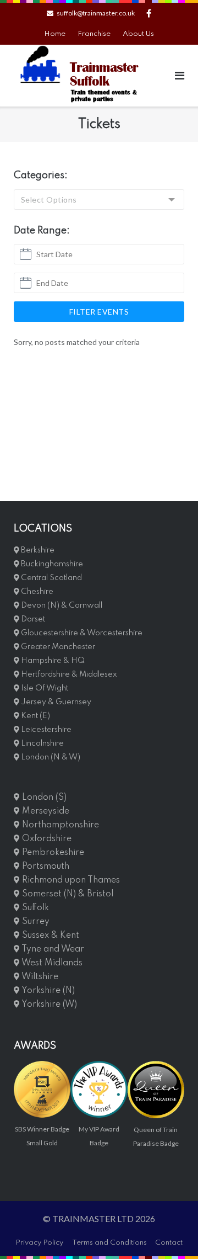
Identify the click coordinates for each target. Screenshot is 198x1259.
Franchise (94, 34)
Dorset (32, 619)
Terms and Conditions (109, 1242)
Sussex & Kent (49, 935)
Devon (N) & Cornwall (60, 605)
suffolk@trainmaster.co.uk (96, 13)
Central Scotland (50, 578)
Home (54, 34)
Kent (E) (34, 716)
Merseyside (44, 811)
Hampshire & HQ (52, 661)
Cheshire (36, 592)
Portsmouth (44, 866)
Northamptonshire (59, 825)
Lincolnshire (41, 743)
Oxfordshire (46, 839)
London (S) (43, 797)
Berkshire (36, 550)
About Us (138, 34)
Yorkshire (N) (47, 990)
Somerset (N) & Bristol (66, 894)
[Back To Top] (170, 1232)
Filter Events (99, 311)
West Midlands (51, 963)
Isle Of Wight (43, 688)
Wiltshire (39, 977)
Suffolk (34, 908)
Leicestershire (45, 730)
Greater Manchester (57, 647)
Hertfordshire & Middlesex (68, 674)
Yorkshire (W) (48, 1004)
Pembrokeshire (52, 852)
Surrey (35, 921)
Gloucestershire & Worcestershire (80, 633)
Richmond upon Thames (70, 880)
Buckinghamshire (51, 564)
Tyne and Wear (52, 949)
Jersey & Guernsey (55, 702)
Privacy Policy (39, 1242)
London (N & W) (49, 757)
